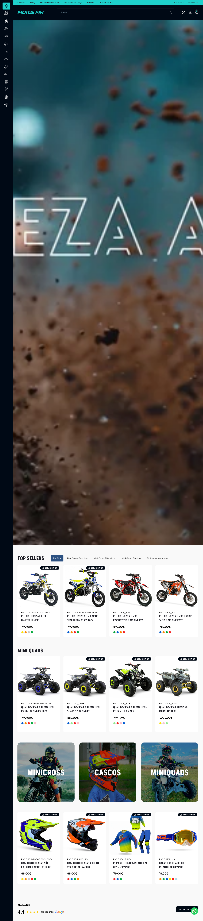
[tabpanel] (107, 601)
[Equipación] (6, 44)
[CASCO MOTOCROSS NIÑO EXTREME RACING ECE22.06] (38, 833)
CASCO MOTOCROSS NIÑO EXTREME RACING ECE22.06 (36, 865)
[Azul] (68, 632)
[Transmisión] (6, 66)
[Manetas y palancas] (6, 74)
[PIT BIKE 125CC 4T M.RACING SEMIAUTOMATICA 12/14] (84, 586)
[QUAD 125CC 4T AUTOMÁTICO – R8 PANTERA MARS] (130, 677)
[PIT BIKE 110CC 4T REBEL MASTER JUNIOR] (38, 586)
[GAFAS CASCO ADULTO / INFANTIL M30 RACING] (176, 833)
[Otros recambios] (6, 104)
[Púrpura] (29, 879)
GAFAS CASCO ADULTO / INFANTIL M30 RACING (172, 865)
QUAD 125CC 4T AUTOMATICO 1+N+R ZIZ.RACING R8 (83, 709)
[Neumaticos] (6, 97)
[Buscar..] (170, 12)
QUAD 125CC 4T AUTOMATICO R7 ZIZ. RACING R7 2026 (37, 709)
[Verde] (32, 632)
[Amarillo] (22, 632)
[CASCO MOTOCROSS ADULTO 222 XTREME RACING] (84, 833)
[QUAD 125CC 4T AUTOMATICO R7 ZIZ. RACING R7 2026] (38, 677)
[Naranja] (25, 632)
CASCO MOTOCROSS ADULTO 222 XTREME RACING (83, 865)
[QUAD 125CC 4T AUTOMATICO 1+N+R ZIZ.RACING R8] (84, 677)
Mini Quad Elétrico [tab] (131, 558)
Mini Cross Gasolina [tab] (77, 558)
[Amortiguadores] (6, 51)
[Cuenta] (190, 12)
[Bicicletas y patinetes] (6, 28)
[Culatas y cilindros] (6, 82)
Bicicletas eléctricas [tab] (157, 558)
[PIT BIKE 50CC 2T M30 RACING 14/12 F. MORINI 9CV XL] (176, 586)
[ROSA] (78, 723)
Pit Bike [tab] (57, 558)
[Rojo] (75, 632)
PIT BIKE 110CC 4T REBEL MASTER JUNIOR (34, 618)
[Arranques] (6, 89)
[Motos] (6, 21)
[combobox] (115, 12)
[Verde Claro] (71, 723)
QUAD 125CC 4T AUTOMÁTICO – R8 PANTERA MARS (130, 709)
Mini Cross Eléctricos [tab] (104, 558)
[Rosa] (35, 723)
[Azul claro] (176, 879)
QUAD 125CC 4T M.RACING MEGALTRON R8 (173, 709)
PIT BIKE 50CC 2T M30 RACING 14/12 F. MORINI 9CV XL (175, 618)
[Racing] (29, 632)
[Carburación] (6, 59)
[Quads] (6, 13)
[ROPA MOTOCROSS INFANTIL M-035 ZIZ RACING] (130, 833)
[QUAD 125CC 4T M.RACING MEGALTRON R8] (176, 677)
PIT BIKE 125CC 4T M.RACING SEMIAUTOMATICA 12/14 (82, 618)
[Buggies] (6, 36)
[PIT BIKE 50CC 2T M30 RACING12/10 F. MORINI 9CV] (130, 586)
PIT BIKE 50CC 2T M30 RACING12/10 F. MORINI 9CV (128, 618)
